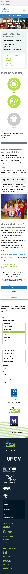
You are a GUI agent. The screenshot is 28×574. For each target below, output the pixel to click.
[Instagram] (9, 450)
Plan (5, 501)
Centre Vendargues (8, 326)
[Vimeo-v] (14, 450)
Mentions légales (8, 506)
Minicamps (4, 368)
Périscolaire (5, 365)
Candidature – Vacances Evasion (9, 382)
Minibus (4, 374)
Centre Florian (7, 337)
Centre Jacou (7, 323)
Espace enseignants (8, 361)
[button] (26, 277)
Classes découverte (6, 347)
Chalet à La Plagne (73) (9, 350)
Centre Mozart (7, 334)
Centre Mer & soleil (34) (9, 353)
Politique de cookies (13, 297)
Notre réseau (7, 509)
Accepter (14, 287)
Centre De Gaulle (8, 329)
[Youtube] (12, 450)
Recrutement (7, 512)
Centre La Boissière (8, 343)
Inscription (3, 137)
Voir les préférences (14, 295)
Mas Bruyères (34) (8, 356)
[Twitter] (6, 450)
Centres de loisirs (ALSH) (8, 320)
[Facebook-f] (4, 450)
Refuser (14, 291)
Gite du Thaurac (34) (8, 358)
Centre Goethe (7, 332)
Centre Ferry (6, 340)
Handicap (4, 371)
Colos (3, 317)
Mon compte (5, 377)
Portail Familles (11, 230)
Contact (6, 504)
